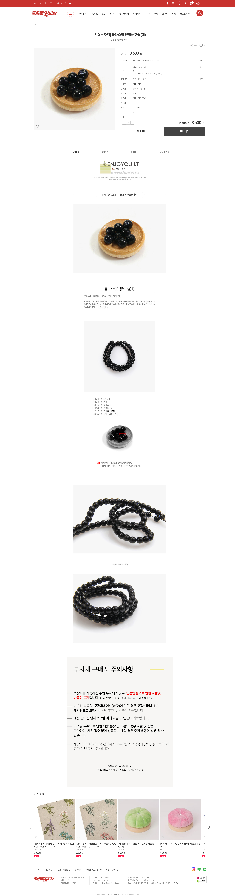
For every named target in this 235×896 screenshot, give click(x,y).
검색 (199, 13)
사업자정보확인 (112, 870)
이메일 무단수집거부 (94, 870)
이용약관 (48, 870)
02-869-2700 (105, 877)
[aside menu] (70, 13)
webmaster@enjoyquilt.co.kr (110, 883)
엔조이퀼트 (137, 84)
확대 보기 (37, 126)
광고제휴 (77, 870)
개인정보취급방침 (63, 870)
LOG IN (173, 3)
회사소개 (37, 870)
